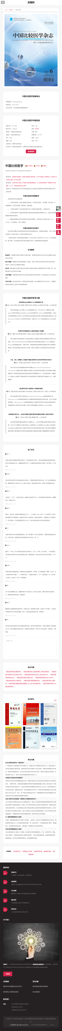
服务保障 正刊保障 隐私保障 (10, 992)
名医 (54, 851)
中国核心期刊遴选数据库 (29, 182)
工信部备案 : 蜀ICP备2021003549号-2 (19, 1025)
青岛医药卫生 (17, 851)
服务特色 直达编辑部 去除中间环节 (12, 986)
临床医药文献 (47, 851)
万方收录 (52, 177)
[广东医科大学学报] (49, 738)
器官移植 (30, 854)
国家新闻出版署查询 (38, 964)
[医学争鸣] (13, 738)
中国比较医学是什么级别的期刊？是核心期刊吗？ (36, 671)
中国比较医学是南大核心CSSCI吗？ (44, 677)
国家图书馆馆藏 (16, 177)
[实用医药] (31, 738)
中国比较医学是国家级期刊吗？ (32, 680)
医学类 (37, 129)
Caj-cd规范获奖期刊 (41, 182)
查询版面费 (31, 151)
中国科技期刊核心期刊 (20, 185)
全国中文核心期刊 (17, 182)
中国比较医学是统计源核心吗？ (25, 677)
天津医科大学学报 (27, 851)
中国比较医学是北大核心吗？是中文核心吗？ (36, 674)
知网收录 (47, 177)
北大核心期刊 (17, 179)
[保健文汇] (13, 714)
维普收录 (32, 177)
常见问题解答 (36, 992)
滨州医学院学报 (38, 851)
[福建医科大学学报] (31, 714)
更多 (55, 700)
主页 (6, 9)
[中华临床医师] (49, 714)
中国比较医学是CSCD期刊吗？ (14, 680)
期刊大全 (11, 9)
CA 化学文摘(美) (40, 177)
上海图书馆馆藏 (25, 177)
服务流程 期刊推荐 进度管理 (40, 986)
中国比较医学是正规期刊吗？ (14, 671)
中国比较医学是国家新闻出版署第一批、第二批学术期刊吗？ (25, 683)
